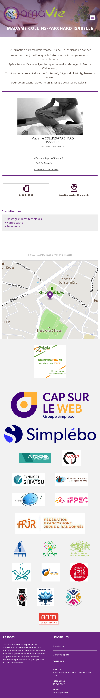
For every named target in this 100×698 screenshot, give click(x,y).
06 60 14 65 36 (26, 195)
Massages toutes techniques (24, 219)
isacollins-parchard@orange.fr (74, 195)
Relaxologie (13, 226)
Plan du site (58, 646)
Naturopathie (15, 222)
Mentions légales (61, 654)
